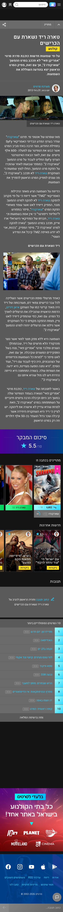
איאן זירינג (12, 307)
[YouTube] (31, 867)
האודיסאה (46, 640)
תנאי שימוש (47, 885)
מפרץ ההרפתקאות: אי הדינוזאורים (32, 692)
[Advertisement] (31, 15)
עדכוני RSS (34, 877)
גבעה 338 (46, 675)
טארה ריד (41, 173)
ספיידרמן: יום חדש (41, 632)
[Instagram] (20, 867)
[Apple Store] (43, 867)
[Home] (52, 4)
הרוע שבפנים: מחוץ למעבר (37, 683)
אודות (55, 877)
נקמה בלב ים (45, 649)
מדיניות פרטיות (29, 885)
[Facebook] (8, 867)
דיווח (46, 877)
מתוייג (47, 25)
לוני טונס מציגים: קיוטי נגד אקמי (34, 657)
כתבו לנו (14, 885)
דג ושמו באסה (44, 700)
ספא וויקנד (46, 666)
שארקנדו (12, 137)
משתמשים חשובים (15, 877)
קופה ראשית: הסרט (41, 709)
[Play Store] (54, 867)
